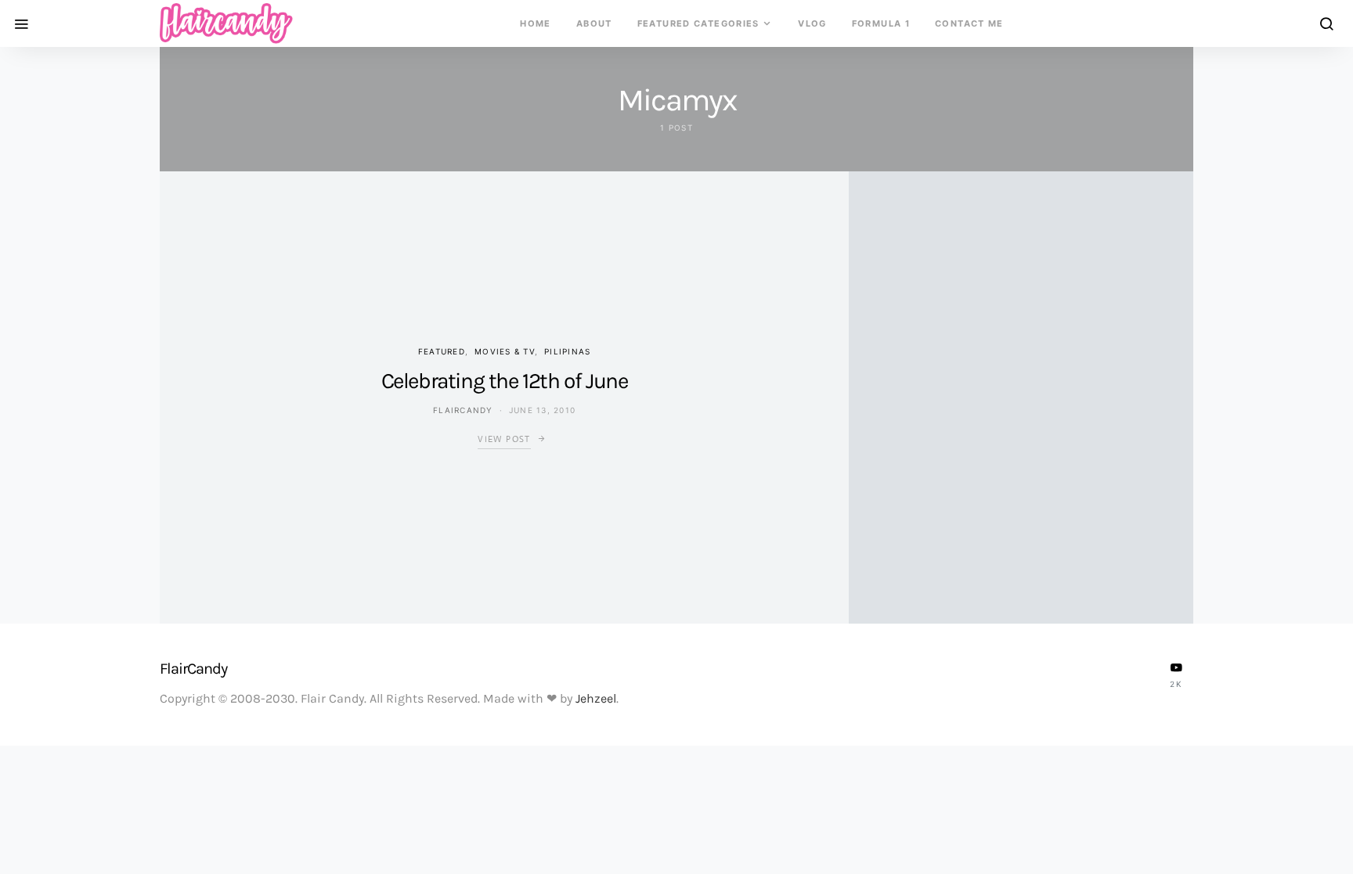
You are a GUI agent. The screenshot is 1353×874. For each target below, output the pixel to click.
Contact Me (969, 23)
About (594, 23)
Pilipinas (567, 351)
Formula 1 (881, 23)
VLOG (812, 23)
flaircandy (463, 410)
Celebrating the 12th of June (504, 381)
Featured (441, 351)
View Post (504, 438)
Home (535, 23)
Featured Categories (698, 23)
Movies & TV (504, 351)
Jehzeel (595, 698)
